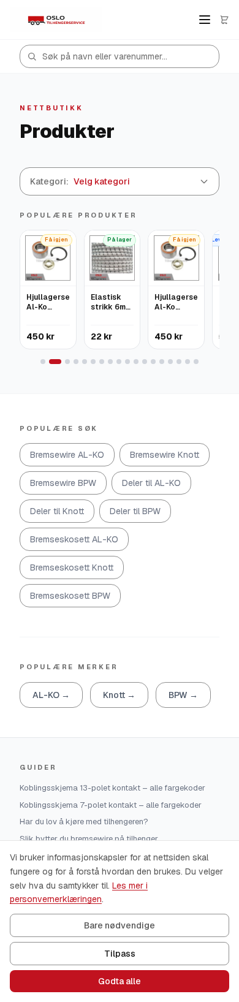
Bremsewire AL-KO (67, 454)
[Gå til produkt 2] (55, 361)
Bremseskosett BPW (70, 595)
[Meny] (204, 19)
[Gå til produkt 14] (161, 361)
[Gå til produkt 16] (178, 361)
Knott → (119, 694)
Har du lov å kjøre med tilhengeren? (84, 821)
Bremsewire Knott (164, 454)
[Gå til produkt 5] (84, 361)
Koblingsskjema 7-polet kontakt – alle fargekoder (111, 805)
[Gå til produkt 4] (76, 361)
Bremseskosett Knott (71, 567)
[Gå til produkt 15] (170, 361)
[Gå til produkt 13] (153, 361)
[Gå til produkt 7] (101, 361)
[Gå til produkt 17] (187, 361)
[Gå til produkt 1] (42, 361)
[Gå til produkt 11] (136, 361)
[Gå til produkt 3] (67, 361)
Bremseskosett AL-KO (74, 539)
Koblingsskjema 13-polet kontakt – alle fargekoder (112, 788)
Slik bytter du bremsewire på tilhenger (89, 838)
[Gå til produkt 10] (127, 361)
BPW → (183, 694)
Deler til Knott (57, 511)
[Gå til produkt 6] (93, 361)
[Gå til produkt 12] (144, 361)
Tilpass (119, 953)
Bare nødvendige (119, 925)
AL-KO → (51, 694)
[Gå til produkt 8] (110, 361)
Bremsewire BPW (63, 482)
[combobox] (119, 56)
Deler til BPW (135, 511)
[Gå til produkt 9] (118, 361)
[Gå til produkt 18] (196, 361)
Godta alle (119, 981)
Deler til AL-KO (151, 482)
